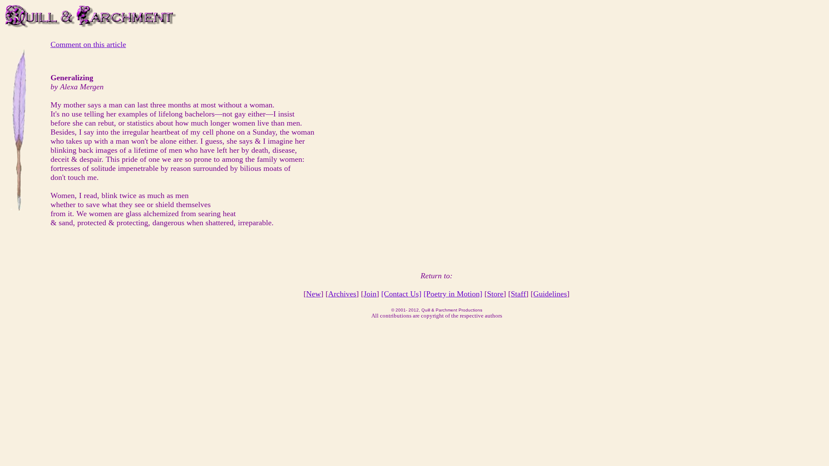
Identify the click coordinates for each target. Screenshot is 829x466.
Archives (342, 294)
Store (495, 294)
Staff (518, 294)
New (313, 294)
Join (370, 294)
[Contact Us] (401, 294)
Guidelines (550, 294)
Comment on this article (88, 44)
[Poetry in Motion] (453, 294)
